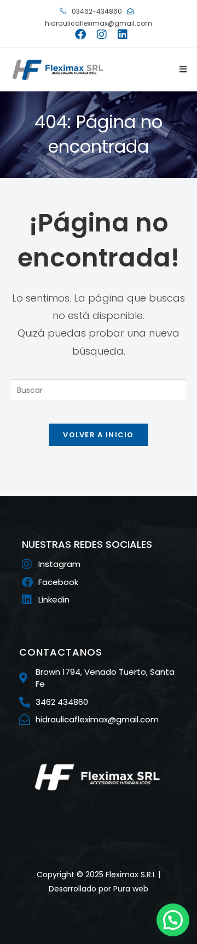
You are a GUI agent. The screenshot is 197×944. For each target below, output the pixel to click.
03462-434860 (96, 11)
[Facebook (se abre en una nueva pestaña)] (80, 34)
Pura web (130, 888)
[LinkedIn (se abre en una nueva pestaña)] (120, 34)
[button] (173, 920)
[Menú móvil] (179, 69)
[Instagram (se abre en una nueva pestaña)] (101, 34)
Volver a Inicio (98, 435)
